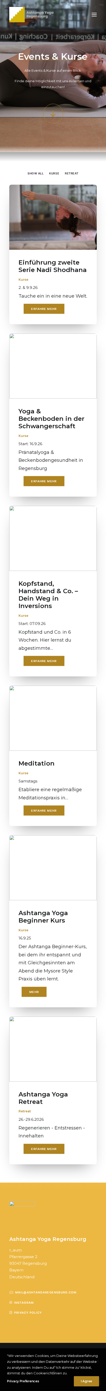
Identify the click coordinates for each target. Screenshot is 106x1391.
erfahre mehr (44, 309)
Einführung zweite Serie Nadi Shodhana (53, 266)
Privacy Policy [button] (28, 1312)
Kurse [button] (54, 173)
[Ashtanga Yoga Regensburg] (32, 14)
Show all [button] (35, 173)
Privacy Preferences (23, 1381)
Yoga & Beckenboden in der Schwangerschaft (51, 418)
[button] (94, 14)
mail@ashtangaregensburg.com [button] (46, 1292)
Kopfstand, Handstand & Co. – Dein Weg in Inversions (48, 594)
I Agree (86, 1381)
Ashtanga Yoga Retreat (43, 1098)
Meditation (37, 763)
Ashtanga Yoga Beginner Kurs (43, 916)
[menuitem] (35, 173)
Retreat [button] (71, 173)
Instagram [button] (24, 1302)
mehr (34, 992)
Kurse (23, 279)
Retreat (25, 1111)
